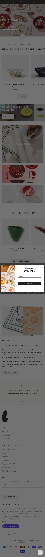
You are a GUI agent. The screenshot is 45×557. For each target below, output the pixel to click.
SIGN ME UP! (29, 283)
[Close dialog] (42, 267)
